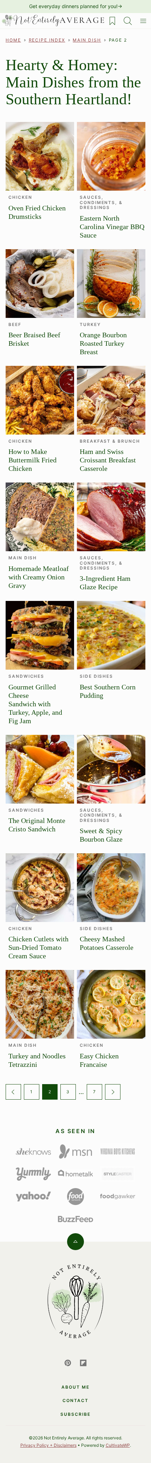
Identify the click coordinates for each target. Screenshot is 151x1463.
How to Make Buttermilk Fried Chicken (32, 460)
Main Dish (87, 40)
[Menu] (143, 21)
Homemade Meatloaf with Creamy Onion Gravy (38, 577)
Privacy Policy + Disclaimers (48, 1445)
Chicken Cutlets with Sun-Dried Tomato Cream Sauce (38, 947)
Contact (75, 1400)
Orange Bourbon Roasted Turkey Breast (103, 343)
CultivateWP (118, 1445)
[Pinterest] (68, 1363)
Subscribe (75, 1414)
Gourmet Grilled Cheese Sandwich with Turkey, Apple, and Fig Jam (35, 704)
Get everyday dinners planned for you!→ (75, 6)
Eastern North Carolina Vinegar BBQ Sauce (112, 226)
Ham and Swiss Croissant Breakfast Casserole (108, 460)
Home (13, 40)
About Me (75, 1387)
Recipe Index (47, 40)
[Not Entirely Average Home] (52, 20)
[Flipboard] (83, 1363)
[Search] (128, 21)
